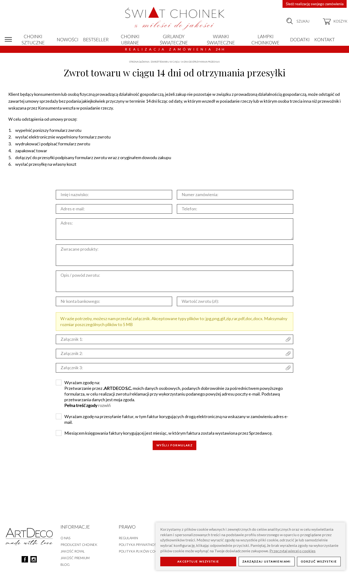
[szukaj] (289, 21)
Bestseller (96, 39)
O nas (65, 538)
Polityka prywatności (139, 545)
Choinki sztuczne (33, 40)
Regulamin (128, 538)
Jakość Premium (75, 558)
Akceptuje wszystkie (198, 561)
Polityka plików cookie (141, 551)
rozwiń (104, 405)
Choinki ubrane (130, 40)
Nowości (67, 39)
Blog (65, 564)
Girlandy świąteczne (174, 40)
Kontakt (324, 39)
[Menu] (8, 40)
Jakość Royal (73, 551)
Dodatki (300, 39)
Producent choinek (79, 545)
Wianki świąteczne (221, 40)
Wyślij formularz (174, 445)
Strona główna (139, 61)
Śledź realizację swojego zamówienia (315, 4)
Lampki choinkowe (265, 40)
